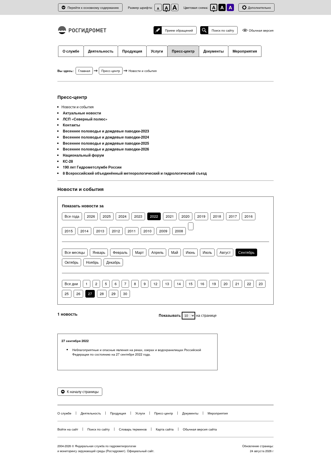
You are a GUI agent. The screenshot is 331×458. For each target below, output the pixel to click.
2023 (138, 216)
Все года (72, 216)
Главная (84, 70)
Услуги (157, 51)
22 (249, 283)
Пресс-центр (183, 51)
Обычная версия (261, 30)
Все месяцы (75, 252)
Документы (213, 51)
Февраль (120, 252)
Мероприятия (245, 51)
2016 (249, 216)
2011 (132, 231)
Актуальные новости (82, 113)
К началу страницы (83, 391)
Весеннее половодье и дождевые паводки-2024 (106, 137)
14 (179, 283)
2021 (170, 216)
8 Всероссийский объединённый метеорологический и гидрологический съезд (135, 173)
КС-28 (68, 161)
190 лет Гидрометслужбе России (92, 167)
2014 (84, 231)
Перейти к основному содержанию (93, 7)
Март (139, 252)
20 (226, 283)
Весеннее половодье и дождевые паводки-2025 (106, 143)
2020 (185, 216)
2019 (201, 216)
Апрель (157, 252)
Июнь (190, 252)
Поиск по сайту (223, 30)
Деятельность (100, 51)
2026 (91, 216)
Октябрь (71, 262)
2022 (154, 216)
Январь (99, 252)
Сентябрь (246, 252)
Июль (207, 252)
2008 (179, 231)
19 (214, 283)
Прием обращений (179, 30)
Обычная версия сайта (200, 429)
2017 (233, 216)
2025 (107, 216)
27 (90, 293)
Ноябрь (92, 262)
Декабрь (113, 262)
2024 (122, 216)
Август (225, 252)
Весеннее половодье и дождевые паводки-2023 (106, 131)
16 (202, 283)
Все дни (71, 283)
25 (67, 293)
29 (113, 293)
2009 (163, 231)
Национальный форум (83, 155)
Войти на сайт (67, 429)
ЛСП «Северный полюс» (85, 119)
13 (167, 283)
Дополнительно (259, 7)
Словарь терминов (133, 429)
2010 (147, 231)
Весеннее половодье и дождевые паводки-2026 (106, 149)
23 (261, 283)
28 (102, 293)
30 (125, 293)
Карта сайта (165, 429)
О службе (71, 51)
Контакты (71, 125)
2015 (69, 231)
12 (155, 283)
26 (78, 293)
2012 (116, 231)
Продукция (132, 51)
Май (174, 252)
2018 (217, 216)
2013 (100, 231)
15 (190, 283)
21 (237, 283)
